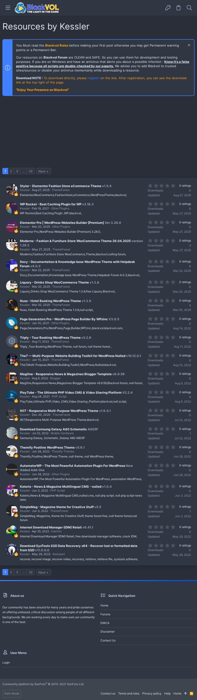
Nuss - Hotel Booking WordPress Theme (50, 301)
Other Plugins (60, 208)
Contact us (108, 640)
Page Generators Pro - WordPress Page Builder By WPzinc (64, 319)
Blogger (55, 378)
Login (6, 662)
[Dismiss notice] (188, 45)
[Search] (189, 7)
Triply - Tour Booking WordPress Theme (50, 337)
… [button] (23, 171)
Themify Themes (63, 451)
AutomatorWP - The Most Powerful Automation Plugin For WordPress (72, 466)
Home (104, 605)
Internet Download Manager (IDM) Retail (51, 527)
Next (42, 171)
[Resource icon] (12, 341)
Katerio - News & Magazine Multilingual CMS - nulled (60, 486)
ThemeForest (60, 190)
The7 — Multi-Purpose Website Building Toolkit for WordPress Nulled (72, 356)
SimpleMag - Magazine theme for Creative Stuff (57, 507)
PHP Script (59, 396)
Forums (105, 614)
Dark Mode (11, 693)
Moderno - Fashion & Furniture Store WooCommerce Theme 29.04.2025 (75, 241)
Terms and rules (128, 693)
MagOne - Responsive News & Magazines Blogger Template (66, 374)
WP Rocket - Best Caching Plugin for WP (50, 204)
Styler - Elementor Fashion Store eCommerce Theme (60, 186)
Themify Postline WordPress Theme (47, 447)
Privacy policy (151, 693)
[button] (7, 8)
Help (167, 693)
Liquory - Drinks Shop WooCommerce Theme (54, 282)
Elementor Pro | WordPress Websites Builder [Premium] (62, 223)
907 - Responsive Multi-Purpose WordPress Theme (59, 411)
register (93, 78)
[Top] (185, 693)
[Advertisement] (98, 134)
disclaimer (107, 631)
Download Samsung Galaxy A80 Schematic (53, 429)
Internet (56, 531)
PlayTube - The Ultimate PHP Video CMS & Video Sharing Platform (71, 392)
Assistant (59, 554)
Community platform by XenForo (43, 684)
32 (31, 171)
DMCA (104, 623)
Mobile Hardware (62, 433)
